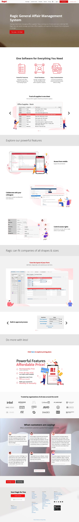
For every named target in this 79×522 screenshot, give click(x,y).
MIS (43, 507)
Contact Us (56, 499)
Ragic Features (34, 496)
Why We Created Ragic (58, 494)
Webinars (33, 506)
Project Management (46, 500)
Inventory (44, 494)
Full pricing (19, 481)
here (33, 352)
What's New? (56, 498)
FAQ (32, 511)
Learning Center (35, 503)
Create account (18, 495)
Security (33, 495)
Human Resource (45, 499)
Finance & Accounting (46, 503)
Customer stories (34, 1)
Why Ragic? (27, 1)
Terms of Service (36, 519)
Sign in (57, 1)
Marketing (44, 502)
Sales (43, 493)
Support (43, 504)
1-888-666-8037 (14, 506)
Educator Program (35, 509)
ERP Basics (34, 512)
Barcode (43, 498)
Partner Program (35, 508)
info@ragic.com (14, 508)
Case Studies (34, 507)
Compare (33, 498)
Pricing (49, 1)
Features (45, 1)
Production (44, 496)
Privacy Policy (43, 519)
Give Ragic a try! (10, 481)
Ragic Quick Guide (57, 493)
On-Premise (34, 494)
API (32, 504)
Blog (55, 495)
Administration (45, 505)
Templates (40, 1)
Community (56, 496)
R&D (43, 508)
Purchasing (44, 495)
